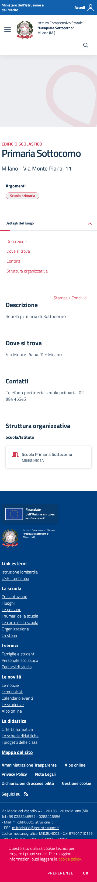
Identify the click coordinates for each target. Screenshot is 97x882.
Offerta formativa (17, 729)
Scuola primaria (22, 195)
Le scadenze (13, 704)
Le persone (11, 609)
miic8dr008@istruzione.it (32, 822)
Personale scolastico (20, 660)
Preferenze (60, 873)
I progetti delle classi (20, 742)
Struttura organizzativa (27, 271)
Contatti (13, 261)
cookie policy (69, 859)
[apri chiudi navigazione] (7, 30)
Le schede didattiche (20, 735)
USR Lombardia (15, 578)
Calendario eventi (17, 698)
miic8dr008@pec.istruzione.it (35, 827)
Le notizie (10, 685)
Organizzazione (15, 629)
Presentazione (14, 596)
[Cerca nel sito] (86, 45)
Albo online (12, 711)
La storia (9, 635)
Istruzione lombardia (20, 572)
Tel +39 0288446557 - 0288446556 (31, 816)
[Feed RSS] (26, 794)
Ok (85, 873)
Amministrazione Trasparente (29, 765)
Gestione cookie (76, 783)
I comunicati (12, 691)
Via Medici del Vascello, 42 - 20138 (29, 811)
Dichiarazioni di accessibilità (28, 783)
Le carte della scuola (20, 622)
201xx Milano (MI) (74, 811)
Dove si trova (18, 251)
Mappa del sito (17, 752)
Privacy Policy (14, 774)
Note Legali (45, 774)
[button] (48, 223)
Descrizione (16, 241)
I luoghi (8, 603)
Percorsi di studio (17, 666)
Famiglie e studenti (18, 654)
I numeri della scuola (20, 616)
